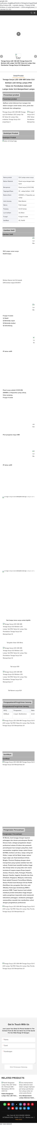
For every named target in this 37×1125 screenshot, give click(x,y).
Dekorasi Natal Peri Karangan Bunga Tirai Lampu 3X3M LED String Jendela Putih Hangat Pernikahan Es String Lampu (27, 1097)
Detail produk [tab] (18, 76)
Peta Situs (18, 1119)
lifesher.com (30, 1117)
